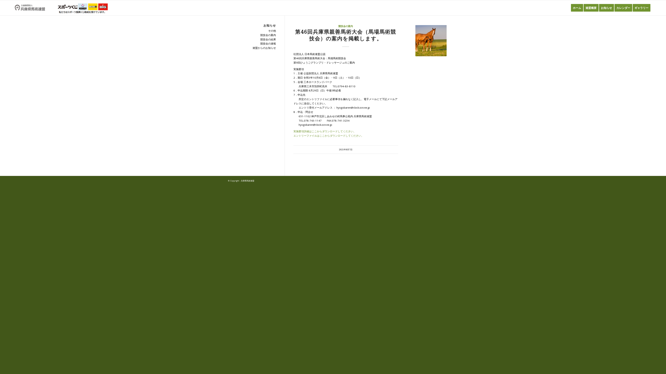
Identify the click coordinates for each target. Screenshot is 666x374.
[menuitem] (577, 7)
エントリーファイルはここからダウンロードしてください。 (328, 135)
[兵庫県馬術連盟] (29, 7)
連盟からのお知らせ (264, 48)
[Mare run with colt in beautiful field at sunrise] (431, 40)
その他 (272, 30)
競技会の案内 (345, 26)
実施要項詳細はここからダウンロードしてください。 (324, 131)
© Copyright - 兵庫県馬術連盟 (241, 180)
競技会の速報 (268, 43)
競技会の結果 (268, 39)
